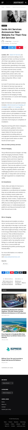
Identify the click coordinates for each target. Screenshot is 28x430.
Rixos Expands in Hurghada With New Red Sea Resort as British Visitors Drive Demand (14, 335)
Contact (4, 407)
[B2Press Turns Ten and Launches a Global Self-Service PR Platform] (14, 349)
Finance (10, 422)
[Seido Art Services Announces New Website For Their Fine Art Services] (14, 16)
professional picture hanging (14, 105)
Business (4, 25)
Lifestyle (18, 424)
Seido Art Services (15, 55)
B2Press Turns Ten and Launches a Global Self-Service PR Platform (12, 359)
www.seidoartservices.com (12, 257)
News (5, 422)
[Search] (25, 2)
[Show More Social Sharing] (24, 47)
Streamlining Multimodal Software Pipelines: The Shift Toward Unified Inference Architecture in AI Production (14, 311)
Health (23, 424)
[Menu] (3, 2)
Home (3, 402)
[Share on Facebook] (5, 47)
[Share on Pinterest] (19, 47)
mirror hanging (15, 107)
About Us (4, 404)
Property (7, 424)
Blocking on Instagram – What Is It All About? (20, 282)
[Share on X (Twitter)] (12, 47)
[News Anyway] (15, 2)
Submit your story (6, 409)
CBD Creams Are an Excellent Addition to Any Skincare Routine (7, 282)
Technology (23, 422)
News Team (8, 41)
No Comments (6, 43)
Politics (12, 424)
